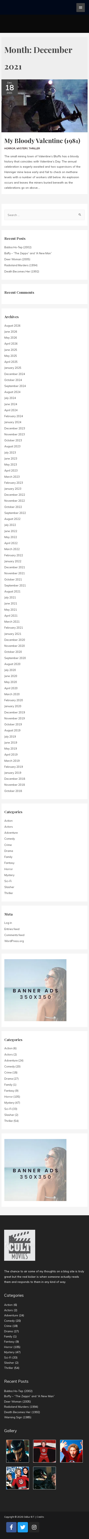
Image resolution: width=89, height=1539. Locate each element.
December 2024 (14, 374)
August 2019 (12, 730)
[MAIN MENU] (80, 7)
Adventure (11, 832)
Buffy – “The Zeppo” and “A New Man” (28, 253)
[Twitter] (23, 1527)
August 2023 (12, 446)
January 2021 (12, 633)
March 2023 (12, 476)
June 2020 (10, 676)
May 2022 (10, 537)
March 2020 (12, 694)
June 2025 (10, 349)
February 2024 (13, 416)
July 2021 (10, 597)
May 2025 (10, 355)
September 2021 (15, 585)
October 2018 (13, 791)
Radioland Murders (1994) (20, 265)
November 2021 (14, 573)
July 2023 (10, 452)
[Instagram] (34, 1527)
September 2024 (15, 386)
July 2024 (10, 398)
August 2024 (12, 392)
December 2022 (14, 494)
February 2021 (13, 627)
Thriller (34, 148)
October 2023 (13, 440)
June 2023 (10, 458)
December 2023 (14, 428)
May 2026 (10, 337)
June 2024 (10, 404)
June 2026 (10, 331)
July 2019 (10, 736)
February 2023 (13, 482)
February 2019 (13, 766)
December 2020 (14, 639)
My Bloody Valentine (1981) (42, 140)
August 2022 (12, 519)
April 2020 (11, 688)
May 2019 (10, 748)
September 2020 (15, 658)
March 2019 (12, 760)
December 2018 (14, 778)
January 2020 (12, 706)
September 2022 (15, 513)
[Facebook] (11, 1527)
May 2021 (10, 609)
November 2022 (14, 500)
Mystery (22, 148)
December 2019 (14, 712)
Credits (40, 1516)
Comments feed (14, 935)
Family (8, 856)
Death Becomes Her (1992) (21, 271)
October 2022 (13, 507)
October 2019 (13, 724)
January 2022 (12, 561)
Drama (8, 850)
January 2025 (12, 367)
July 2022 (10, 525)
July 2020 (10, 670)
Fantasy (9, 862)
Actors (8, 826)
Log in (8, 922)
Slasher (9, 887)
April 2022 (11, 543)
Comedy (9, 838)
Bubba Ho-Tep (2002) (17, 247)
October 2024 (13, 380)
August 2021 (12, 591)
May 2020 (10, 682)
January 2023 (12, 488)
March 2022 (12, 549)
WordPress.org (14, 941)
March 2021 (12, 621)
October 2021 (13, 579)
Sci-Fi (8, 881)
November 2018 (14, 784)
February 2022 (13, 555)
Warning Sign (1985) (17, 1417)
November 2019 (14, 718)
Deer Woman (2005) (17, 259)
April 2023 (11, 470)
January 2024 (12, 422)
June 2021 (10, 603)
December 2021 (14, 567)
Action (8, 820)
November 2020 (14, 645)
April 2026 (11, 343)
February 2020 (13, 700)
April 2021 (11, 615)
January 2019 (12, 772)
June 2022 (10, 531)
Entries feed (11, 929)
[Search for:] (44, 215)
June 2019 (10, 742)
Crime (8, 845)
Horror (9, 148)
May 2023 (10, 464)
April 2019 (11, 754)
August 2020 (12, 664)
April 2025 (11, 361)
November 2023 (14, 434)
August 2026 (12, 325)
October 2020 (13, 651)
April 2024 (11, 410)
